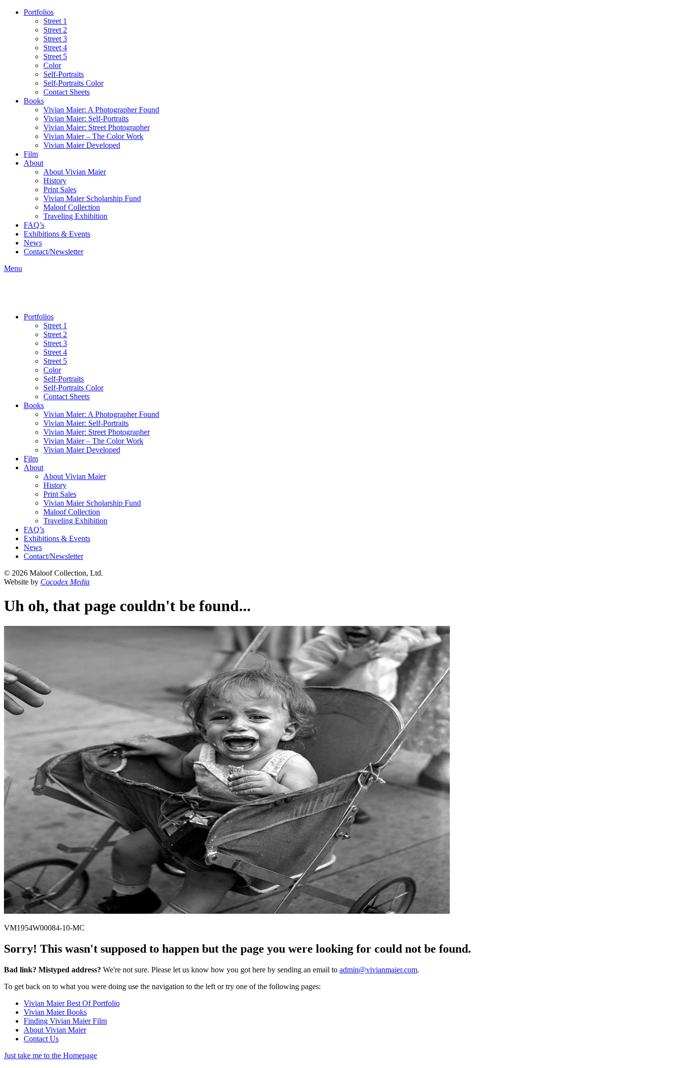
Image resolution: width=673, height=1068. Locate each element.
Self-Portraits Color (73, 83)
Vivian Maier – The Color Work (93, 136)
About (33, 163)
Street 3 (55, 38)
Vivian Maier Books (55, 1012)
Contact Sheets (66, 92)
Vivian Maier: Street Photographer (96, 127)
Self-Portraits (63, 74)
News (33, 243)
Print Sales (59, 189)
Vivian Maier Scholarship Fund (92, 198)
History (55, 180)
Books (34, 101)
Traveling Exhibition (75, 216)
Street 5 (55, 56)
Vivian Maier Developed (81, 145)
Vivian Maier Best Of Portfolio (72, 1003)
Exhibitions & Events (57, 234)
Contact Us (41, 1038)
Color (52, 65)
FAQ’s (34, 225)
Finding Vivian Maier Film (65, 1021)
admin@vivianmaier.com (378, 969)
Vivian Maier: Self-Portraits (86, 118)
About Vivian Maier (74, 172)
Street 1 (55, 21)
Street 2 (55, 30)
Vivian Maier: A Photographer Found (101, 109)
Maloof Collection (71, 207)
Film (31, 154)
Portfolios (39, 12)
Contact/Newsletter (53, 251)
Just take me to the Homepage (50, 1055)
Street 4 (55, 47)
